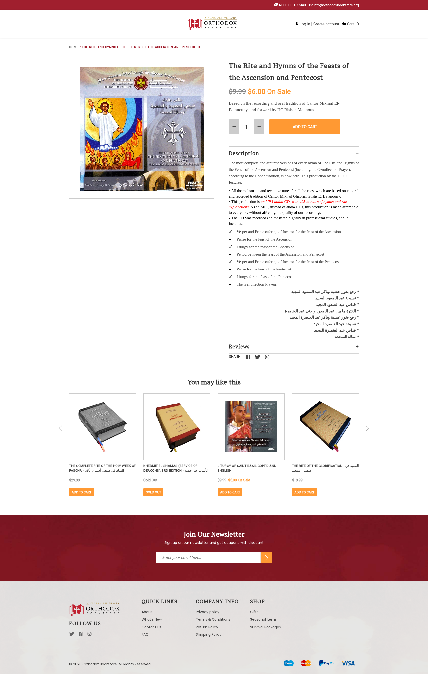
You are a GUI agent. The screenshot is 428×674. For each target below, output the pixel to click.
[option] (102, 445)
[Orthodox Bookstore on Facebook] (80, 635)
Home (74, 47)
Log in (304, 24)
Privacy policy (207, 611)
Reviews (239, 346)
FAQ (145, 634)
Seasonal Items (263, 619)
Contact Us (151, 627)
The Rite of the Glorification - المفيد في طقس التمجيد (325, 468)
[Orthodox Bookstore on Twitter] (71, 635)
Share (234, 357)
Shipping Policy (208, 634)
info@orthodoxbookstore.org (336, 5)
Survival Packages (265, 627)
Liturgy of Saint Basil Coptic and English (247, 468)
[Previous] (61, 428)
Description (244, 153)
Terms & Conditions (213, 619)
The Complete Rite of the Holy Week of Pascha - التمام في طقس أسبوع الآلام (102, 468)
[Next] (367, 428)
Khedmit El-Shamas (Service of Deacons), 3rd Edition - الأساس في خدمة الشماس (175, 468)
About (147, 611)
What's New (152, 619)
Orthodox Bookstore (99, 664)
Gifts (254, 611)
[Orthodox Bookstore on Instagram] (89, 635)
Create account (326, 24)
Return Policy (207, 627)
